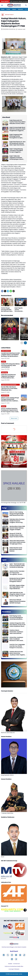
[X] (5, 291)
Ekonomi (20, 9)
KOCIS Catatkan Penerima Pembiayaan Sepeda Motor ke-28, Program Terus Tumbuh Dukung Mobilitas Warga (10, 410)
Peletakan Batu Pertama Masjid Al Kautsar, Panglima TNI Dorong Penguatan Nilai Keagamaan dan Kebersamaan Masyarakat (16, 521)
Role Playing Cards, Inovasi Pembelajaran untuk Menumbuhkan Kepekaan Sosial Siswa (16, 617)
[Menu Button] (2, 5)
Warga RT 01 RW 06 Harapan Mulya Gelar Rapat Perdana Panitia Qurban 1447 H (16, 535)
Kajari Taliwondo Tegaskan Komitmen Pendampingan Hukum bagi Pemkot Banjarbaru (16, 157)
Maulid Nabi (5, 395)
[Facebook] (2, 291)
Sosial (3, 361)
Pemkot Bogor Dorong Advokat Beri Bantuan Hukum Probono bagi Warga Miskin (7, 309)
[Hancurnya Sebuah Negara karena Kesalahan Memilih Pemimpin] (5, 602)
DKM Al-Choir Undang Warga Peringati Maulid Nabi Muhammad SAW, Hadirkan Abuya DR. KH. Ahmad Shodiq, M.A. (10, 399)
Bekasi (3, 406)
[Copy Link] (13, 291)
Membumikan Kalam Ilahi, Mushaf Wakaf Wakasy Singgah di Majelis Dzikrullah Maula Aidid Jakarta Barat (17, 528)
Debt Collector (6, 351)
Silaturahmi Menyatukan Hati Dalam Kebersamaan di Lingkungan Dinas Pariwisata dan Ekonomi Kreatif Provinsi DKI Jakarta (17, 542)
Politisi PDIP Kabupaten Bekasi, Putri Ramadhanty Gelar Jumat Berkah (10, 365)
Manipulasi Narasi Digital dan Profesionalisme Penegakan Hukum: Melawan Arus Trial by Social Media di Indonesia (17, 580)
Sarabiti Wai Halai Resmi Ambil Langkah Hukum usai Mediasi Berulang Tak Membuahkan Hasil (10, 354)
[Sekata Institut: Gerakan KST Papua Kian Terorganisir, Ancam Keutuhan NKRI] (5, 573)
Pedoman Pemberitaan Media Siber (14, 966)
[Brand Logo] (8, 926)
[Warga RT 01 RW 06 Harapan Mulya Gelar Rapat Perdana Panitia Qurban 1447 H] (5, 536)
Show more (14, 418)
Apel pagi (4, 372)
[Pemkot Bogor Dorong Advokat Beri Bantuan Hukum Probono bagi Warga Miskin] (7, 302)
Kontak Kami (16, 963)
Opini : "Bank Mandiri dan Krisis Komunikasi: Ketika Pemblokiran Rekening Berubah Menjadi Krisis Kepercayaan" (17, 565)
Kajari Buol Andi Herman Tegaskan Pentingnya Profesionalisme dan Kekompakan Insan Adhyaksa (10, 376)
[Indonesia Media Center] (14, 5)
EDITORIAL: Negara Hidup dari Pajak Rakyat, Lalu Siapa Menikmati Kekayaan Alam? (16, 587)
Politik (8, 9)
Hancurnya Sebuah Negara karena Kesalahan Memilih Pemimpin (17, 601)
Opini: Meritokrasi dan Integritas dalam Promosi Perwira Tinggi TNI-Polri (17, 594)
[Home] (2, 14)
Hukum (14, 9)
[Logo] (14, 944)
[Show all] (25, 508)
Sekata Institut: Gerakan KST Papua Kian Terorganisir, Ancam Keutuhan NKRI (16, 572)
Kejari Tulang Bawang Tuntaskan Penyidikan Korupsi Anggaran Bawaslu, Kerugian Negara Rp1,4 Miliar (17, 150)
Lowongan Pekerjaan (14, 969)
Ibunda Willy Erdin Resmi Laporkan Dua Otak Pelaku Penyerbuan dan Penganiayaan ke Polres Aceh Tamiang (10, 388)
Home (2, 9)
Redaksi (10, 963)
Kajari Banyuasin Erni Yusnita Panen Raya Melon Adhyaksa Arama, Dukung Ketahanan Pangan (17, 122)
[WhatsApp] (11, 291)
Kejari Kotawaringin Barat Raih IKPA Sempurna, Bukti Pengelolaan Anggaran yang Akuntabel (17, 129)
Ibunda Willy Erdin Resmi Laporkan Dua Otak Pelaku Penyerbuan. (9, 385)
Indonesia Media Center (16, 974)
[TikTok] (24, 955)
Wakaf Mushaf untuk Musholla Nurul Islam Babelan (15, 549)
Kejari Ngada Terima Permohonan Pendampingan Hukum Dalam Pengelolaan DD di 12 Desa (20, 309)
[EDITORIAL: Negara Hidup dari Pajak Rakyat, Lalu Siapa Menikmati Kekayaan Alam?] (5, 588)
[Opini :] (5, 566)
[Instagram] (11, 955)
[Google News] (20, 955)
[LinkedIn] (11, 959)
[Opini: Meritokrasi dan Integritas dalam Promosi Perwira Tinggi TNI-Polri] (5, 595)
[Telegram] (8, 291)
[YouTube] (16, 955)
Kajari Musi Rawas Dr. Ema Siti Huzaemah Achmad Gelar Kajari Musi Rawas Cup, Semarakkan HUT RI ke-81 (17, 143)
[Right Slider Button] (26, 9)
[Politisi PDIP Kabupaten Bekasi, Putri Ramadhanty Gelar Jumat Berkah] (24, 364)
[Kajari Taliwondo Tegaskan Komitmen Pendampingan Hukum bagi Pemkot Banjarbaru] (5, 158)
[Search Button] (25, 5)
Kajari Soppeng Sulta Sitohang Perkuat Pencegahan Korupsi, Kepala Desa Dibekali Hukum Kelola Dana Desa (17, 136)
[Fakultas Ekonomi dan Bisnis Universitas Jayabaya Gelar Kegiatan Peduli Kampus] (5, 654)
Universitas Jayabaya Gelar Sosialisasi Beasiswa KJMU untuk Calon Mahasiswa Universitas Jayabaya (16, 639)
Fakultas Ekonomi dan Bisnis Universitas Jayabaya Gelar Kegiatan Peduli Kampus (17, 653)
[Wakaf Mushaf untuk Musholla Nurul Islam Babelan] (5, 550)
